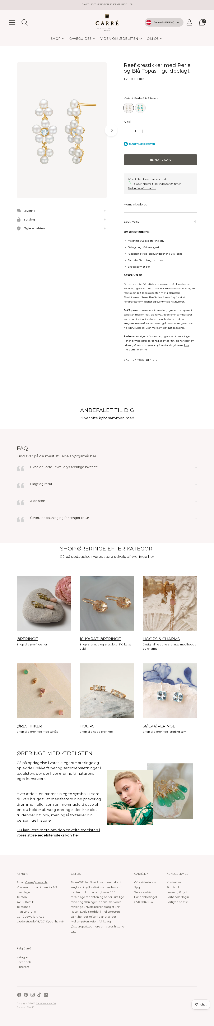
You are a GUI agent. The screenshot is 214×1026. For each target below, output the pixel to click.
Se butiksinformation (142, 188)
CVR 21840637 (143, 902)
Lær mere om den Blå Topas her (165, 327)
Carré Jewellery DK (46, 1003)
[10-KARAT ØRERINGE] (107, 603)
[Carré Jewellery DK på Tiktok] (39, 995)
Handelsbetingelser (147, 897)
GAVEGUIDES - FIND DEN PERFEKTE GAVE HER (107, 4)
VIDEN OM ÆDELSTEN (119, 39)
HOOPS (87, 726)
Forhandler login (178, 897)
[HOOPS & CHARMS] (170, 603)
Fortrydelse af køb (179, 902)
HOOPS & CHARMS (161, 638)
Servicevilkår (143, 892)
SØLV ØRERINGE (159, 726)
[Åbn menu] (12, 22)
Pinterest (23, 966)
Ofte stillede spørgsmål (150, 882)
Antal (127, 121)
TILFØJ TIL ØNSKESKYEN (142, 144)
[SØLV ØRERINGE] (170, 690)
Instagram (23, 957)
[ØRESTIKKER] (44, 690)
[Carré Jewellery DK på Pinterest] (25, 995)
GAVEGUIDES (80, 39)
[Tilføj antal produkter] (143, 131)
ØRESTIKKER (29, 726)
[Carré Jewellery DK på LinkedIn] (45, 995)
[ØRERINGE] (44, 603)
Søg (137, 887)
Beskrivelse (131, 221)
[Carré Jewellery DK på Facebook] (19, 995)
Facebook (24, 962)
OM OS (153, 39)
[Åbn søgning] (25, 22)
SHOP (56, 39)
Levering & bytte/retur (181, 892)
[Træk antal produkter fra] (128, 131)
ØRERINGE (27, 638)
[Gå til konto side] (189, 22)
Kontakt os (174, 882)
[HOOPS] (107, 690)
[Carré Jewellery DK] (107, 22)
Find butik (173, 887)
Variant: (141, 98)
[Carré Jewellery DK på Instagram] (32, 995)
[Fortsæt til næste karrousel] (111, 130)
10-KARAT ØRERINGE (100, 638)
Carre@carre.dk (36, 882)
